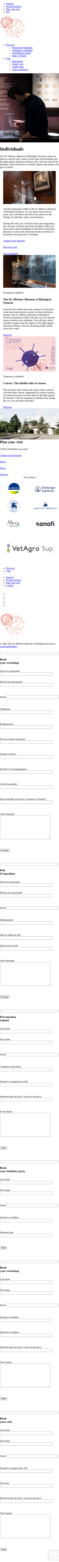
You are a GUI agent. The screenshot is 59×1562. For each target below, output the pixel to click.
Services (4, 474)
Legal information (8, 646)
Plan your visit (13, 9)
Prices (3, 468)
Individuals (17, 61)
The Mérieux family (21, 53)
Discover (10, 45)
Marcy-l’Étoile (19, 56)
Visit (8, 58)
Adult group (18, 66)
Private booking (13, 6)
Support (10, 3)
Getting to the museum (14, 240)
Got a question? (10, 253)
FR (7, 12)
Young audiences (20, 69)
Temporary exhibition (22, 50)
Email (3, 697)
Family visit (17, 64)
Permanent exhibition (22, 47)
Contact (9, 585)
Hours (3, 461)
